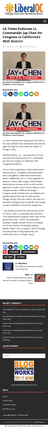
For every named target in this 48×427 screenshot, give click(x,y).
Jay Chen (8, 257)
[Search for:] (24, 355)
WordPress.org (9, 409)
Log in (5, 396)
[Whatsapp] (21, 94)
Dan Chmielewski (29, 46)
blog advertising (17, 385)
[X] (10, 94)
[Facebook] (5, 94)
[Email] (31, 94)
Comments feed (9, 404)
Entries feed (8, 400)
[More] (36, 94)
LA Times (20, 257)
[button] (44, 21)
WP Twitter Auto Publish (13, 426)
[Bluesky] (26, 94)
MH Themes (39, 422)
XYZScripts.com (37, 426)
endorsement (29, 252)
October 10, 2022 (11, 46)
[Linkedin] (15, 94)
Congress (14, 252)
